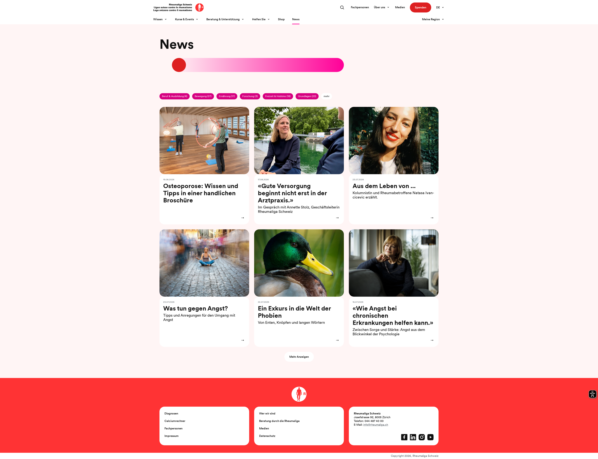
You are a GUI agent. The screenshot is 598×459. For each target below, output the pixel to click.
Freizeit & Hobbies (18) (278, 96)
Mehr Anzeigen (299, 356)
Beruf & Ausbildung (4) (174, 96)
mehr (327, 96)
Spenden (420, 7)
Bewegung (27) (203, 96)
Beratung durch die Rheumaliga (279, 421)
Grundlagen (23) (307, 96)
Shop (281, 19)
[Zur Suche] (342, 7)
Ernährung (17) (227, 96)
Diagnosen (171, 413)
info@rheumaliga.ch (375, 424)
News (295, 19)
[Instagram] (422, 437)
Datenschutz (267, 435)
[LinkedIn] (413, 437)
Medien (400, 7)
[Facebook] (404, 437)
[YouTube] (430, 437)
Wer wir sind (267, 413)
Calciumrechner (174, 421)
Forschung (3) (250, 96)
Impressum (171, 435)
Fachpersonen (360, 7)
